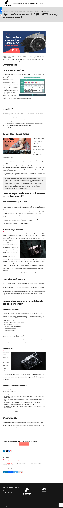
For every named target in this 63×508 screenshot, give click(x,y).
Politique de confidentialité (5, 499)
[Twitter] (15, 471)
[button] (32, 86)
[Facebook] (10, 471)
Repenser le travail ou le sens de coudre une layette (37, 461)
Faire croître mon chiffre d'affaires (12, 11)
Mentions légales (16, 498)
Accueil (4, 11)
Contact (41, 3)
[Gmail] (20, 471)
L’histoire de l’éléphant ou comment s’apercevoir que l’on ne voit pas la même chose (9, 462)
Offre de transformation (29, 3)
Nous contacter (24, 443)
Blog (37, 3)
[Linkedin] (5, 471)
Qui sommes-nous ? (17, 3)
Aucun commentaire (42, 28)
